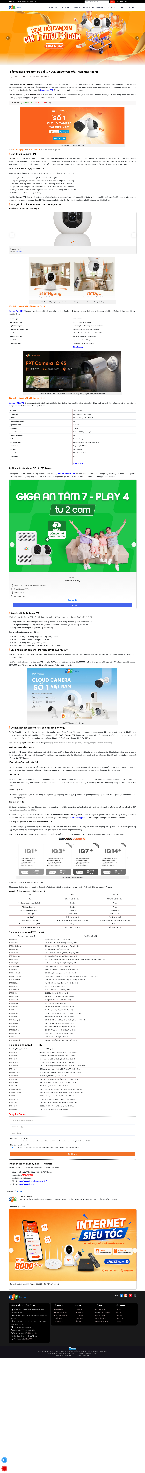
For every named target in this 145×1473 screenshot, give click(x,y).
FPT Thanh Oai (14, 990)
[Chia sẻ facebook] (14, 1191)
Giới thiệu (65, 7)
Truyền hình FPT (34, 150)
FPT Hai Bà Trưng (15, 946)
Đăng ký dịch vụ (100, 1309)
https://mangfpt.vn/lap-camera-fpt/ (33, 1181)
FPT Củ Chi (13, 1079)
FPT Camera (79, 1315)
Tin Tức (120, 7)
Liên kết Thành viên (60, 1312)
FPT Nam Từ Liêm (15, 973)
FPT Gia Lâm (13, 1000)
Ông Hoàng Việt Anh (31, 1336)
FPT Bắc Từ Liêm (15, 976)
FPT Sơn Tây (13, 1026)
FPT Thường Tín (14, 979)
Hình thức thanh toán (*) (19, 1145)
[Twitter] (134, 1295)
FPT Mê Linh (13, 1010)
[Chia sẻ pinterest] (20, 1191)
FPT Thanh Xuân (14, 956)
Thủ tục (118, 1309)
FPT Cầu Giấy (13, 943)
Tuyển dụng (58, 1318)
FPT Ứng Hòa (13, 986)
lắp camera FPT (46, 90)
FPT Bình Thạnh (14, 1072)
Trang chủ (53, 7)
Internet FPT (79, 1309)
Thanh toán (119, 1318)
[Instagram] (125, 1295)
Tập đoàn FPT (59, 1321)
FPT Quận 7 (13, 1106)
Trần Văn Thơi (25, 1197)
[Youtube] (130, 1295)
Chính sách (119, 1315)
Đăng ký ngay (78, 347)
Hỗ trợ (110, 7)
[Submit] (112, 1)
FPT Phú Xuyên (14, 983)
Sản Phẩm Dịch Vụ (81, 7)
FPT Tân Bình (13, 1065)
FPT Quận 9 (13, 1052)
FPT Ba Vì (12, 1037)
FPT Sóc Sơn (13, 1006)
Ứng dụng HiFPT (100, 1315)
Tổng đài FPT (79, 1321)
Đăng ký (131, 7)
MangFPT (28, 1339)
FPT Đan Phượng (15, 1033)
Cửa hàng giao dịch (101, 1321)
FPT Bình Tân (13, 1096)
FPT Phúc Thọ (14, 1030)
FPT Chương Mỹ (14, 1020)
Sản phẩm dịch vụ (101, 1318)
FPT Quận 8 (13, 1059)
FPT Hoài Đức (13, 1013)
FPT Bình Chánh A (15, 1089)
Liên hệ (118, 1321)
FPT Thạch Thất (14, 1040)
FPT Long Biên (14, 996)
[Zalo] (116, 1295)
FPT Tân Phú (13, 1062)
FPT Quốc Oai (14, 1016)
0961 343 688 (32, 1333)
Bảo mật (118, 1312)
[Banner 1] (72, 38)
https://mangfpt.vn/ (78, 818)
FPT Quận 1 (13, 1069)
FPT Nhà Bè (13, 1109)
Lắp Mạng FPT (97, 7)
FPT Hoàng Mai (14, 963)
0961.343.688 (122, 1)
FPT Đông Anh (14, 1003)
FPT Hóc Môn (13, 1086)
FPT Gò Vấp (13, 1102)
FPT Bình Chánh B (15, 1092)
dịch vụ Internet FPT (66, 473)
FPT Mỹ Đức (13, 993)
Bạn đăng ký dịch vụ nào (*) (20, 1138)
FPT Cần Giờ (13, 1076)
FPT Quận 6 (13, 1055)
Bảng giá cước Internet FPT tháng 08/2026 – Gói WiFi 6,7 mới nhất (34, 1284)
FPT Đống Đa (13, 949)
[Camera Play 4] (72, 229)
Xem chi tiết (72, 600)
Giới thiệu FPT (59, 1309)
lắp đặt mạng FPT (19, 150)
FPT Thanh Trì (14, 966)
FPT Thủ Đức (13, 1082)
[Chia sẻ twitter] (17, 1191)
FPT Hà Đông (13, 959)
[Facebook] (121, 1295)
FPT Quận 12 (13, 1099)
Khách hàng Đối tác (60, 1315)
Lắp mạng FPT (79, 1312)
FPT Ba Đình (13, 939)
